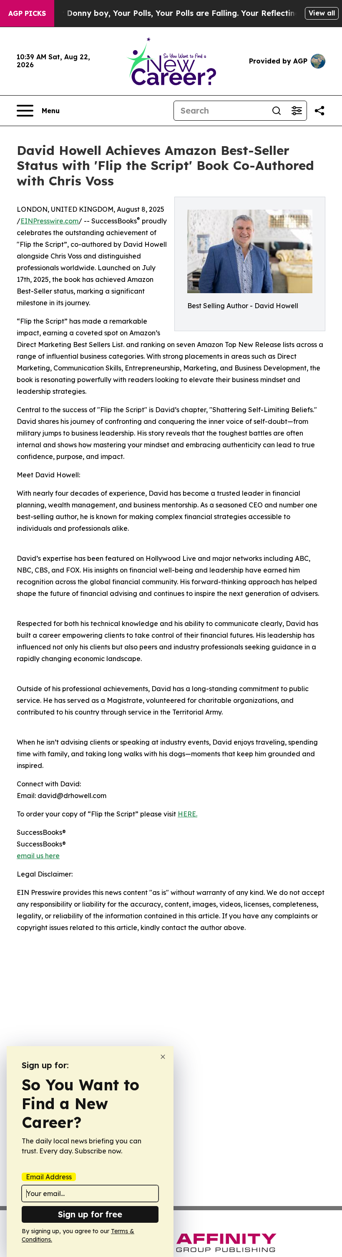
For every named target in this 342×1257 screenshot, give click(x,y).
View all (322, 13)
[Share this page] (319, 110)
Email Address (49, 1177)
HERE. (187, 814)
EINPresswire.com (49, 221)
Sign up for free (90, 1214)
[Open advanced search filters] (297, 110)
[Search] (277, 110)
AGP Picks (27, 13)
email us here (38, 856)
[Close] (163, 1057)
